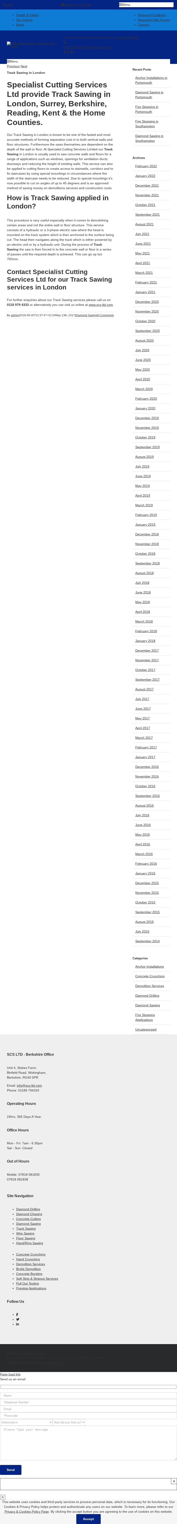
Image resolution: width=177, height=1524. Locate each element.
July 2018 (142, 583)
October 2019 (145, 437)
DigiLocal (55, 1363)
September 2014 (147, 941)
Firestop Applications (31, 1288)
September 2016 (147, 796)
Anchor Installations (149, 966)
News (20, 25)
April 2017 (142, 728)
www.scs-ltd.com (101, 305)
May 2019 (142, 486)
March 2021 (144, 272)
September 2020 (147, 331)
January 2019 (145, 524)
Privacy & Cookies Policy (25, 1353)
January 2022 (145, 176)
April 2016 (142, 844)
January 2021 (145, 292)
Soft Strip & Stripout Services (37, 1278)
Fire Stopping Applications (145, 1017)
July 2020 (142, 350)
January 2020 (145, 408)
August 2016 (144, 805)
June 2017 (143, 708)
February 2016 (146, 863)
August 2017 (144, 689)
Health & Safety (27, 15)
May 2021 (142, 253)
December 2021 (147, 185)
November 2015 (147, 893)
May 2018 (142, 602)
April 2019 (142, 495)
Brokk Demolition (28, 1269)
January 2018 (145, 641)
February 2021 (146, 282)
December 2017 (147, 650)
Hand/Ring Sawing (29, 1243)
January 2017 (145, 757)
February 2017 (146, 747)
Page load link (10, 1374)
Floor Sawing (25, 1238)
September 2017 (147, 679)
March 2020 (144, 389)
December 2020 (147, 302)
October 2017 (145, 670)
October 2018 (145, 553)
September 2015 (147, 912)
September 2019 (147, 447)
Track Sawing (26, 1228)
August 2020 (144, 340)
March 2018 (144, 621)
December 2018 (147, 534)
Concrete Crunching (150, 976)
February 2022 (146, 166)
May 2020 (142, 369)
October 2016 (145, 786)
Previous (13, 66)
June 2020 (143, 360)
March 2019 (144, 505)
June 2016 (143, 825)
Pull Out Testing (27, 1283)
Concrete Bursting (29, 1274)
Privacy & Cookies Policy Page (27, 1511)
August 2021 (144, 224)
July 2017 (142, 699)
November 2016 (147, 776)
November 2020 (147, 311)
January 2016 (145, 873)
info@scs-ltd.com (98, 47)
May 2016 (142, 834)
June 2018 (143, 592)
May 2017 (142, 718)
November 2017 (147, 660)
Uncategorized (145, 1029)
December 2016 (147, 767)
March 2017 (144, 738)
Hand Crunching (28, 1259)
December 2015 (147, 883)
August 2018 (144, 573)
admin (15, 315)
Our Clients (24, 20)
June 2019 (143, 476)
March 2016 (144, 854)
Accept (88, 1519)
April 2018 (142, 612)
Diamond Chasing (29, 1214)
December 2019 (147, 418)
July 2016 (142, 815)
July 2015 (142, 931)
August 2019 (144, 457)
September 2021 (147, 214)
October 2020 (145, 321)
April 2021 (142, 263)
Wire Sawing (25, 1233)
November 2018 (147, 544)
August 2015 (144, 922)
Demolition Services (149, 986)
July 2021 (142, 234)
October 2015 (145, 902)
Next (24, 66)
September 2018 (147, 563)
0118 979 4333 (74, 47)
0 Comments (106, 315)
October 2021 (145, 205)
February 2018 (146, 631)
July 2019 (142, 466)
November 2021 (147, 195)
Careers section (127, 37)
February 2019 (146, 515)
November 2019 (147, 427)
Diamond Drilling (147, 995)
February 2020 (146, 398)
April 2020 (142, 379)
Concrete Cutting (28, 1219)
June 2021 (143, 243)
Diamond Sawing (86, 315)
